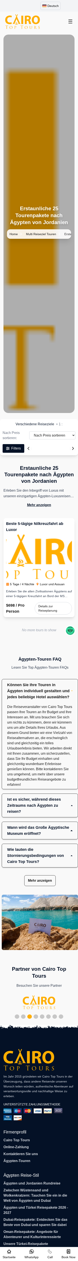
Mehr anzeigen (39, 505)
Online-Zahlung (16, 1147)
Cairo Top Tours (16, 1140)
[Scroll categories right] (72, 448)
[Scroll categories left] (28, 448)
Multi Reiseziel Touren (41, 234)
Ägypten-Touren (16, 1161)
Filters (16, 448)
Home (14, 234)
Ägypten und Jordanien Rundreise (31, 1183)
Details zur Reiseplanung (47, 608)
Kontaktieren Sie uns (20, 1154)
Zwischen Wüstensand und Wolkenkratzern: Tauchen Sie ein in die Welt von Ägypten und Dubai (35, 1195)
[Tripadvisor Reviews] (70, 630)
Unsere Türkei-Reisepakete (25, 1244)
